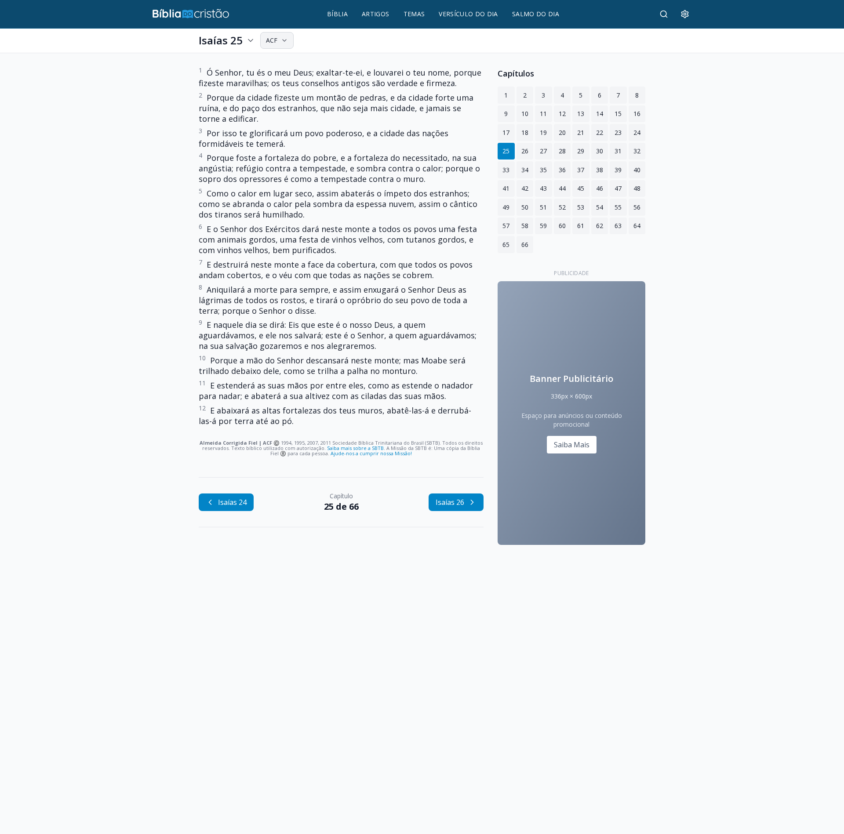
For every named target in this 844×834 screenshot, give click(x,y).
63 (618, 225)
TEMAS (414, 14)
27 (543, 151)
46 (599, 188)
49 (505, 207)
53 (580, 207)
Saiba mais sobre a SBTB (355, 448)
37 (580, 170)
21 (580, 132)
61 (580, 225)
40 (636, 170)
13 (580, 113)
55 (618, 207)
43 (543, 188)
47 (618, 188)
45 (580, 188)
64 (636, 225)
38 (599, 170)
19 (543, 132)
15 (618, 113)
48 (636, 188)
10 (524, 113)
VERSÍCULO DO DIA (468, 14)
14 (599, 113)
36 (562, 170)
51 (543, 207)
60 (562, 225)
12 (562, 113)
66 (524, 244)
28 (562, 151)
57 (505, 225)
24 (636, 132)
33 (505, 170)
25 (505, 151)
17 (505, 132)
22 (599, 132)
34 (524, 170)
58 (524, 225)
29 (580, 151)
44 (562, 188)
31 (618, 151)
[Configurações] (685, 14)
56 (636, 207)
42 (524, 188)
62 (599, 225)
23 (618, 132)
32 (636, 151)
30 (599, 151)
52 (562, 207)
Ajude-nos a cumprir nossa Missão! (371, 453)
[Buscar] (664, 14)
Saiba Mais (571, 445)
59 (543, 225)
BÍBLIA (337, 14)
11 (543, 113)
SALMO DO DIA (535, 14)
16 (636, 113)
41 (505, 188)
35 (543, 170)
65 (505, 244)
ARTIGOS (375, 14)
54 (599, 207)
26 (524, 151)
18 (524, 132)
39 (618, 170)
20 (562, 132)
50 (524, 207)
